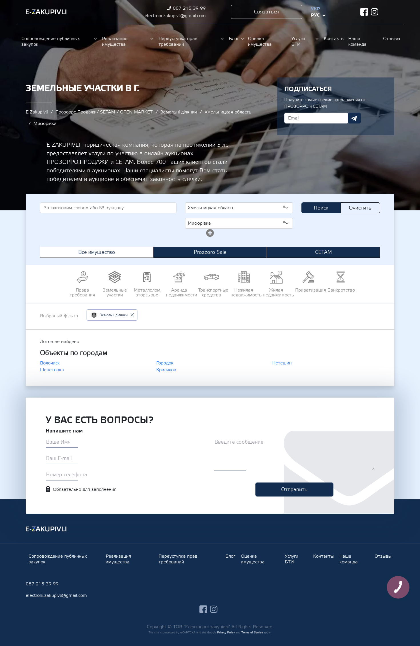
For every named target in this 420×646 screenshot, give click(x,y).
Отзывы (391, 38)
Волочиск (50, 363)
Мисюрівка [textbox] (237, 223)
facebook (364, 12)
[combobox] (239, 207)
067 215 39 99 (189, 8)
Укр (315, 9)
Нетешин (282, 363)
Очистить (360, 208)
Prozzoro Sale (210, 252)
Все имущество (96, 252)
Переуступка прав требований (178, 41)
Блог (234, 38)
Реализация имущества (114, 41)
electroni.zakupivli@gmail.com (175, 16)
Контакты (333, 38)
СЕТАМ (323, 252)
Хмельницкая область (228, 112)
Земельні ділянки (178, 112)
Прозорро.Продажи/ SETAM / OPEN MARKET (104, 112)
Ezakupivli (46, 12)
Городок (164, 363)
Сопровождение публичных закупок (50, 41)
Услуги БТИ (298, 41)
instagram (375, 12)
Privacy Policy (226, 632)
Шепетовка (52, 370)
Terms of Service (252, 632)
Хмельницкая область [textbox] (237, 207)
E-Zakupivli (37, 112)
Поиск (321, 208)
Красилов (166, 370)
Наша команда (357, 41)
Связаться (266, 12)
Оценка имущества (260, 41)
